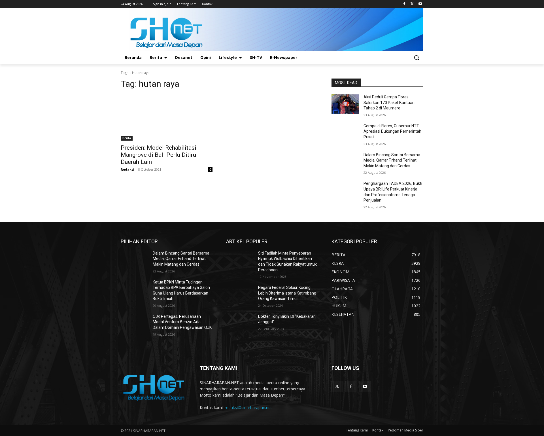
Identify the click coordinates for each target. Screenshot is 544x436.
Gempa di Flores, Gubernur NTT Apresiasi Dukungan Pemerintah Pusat (392, 131)
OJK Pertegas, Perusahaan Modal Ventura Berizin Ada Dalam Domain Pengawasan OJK (182, 322)
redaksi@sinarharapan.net (248, 407)
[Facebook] (404, 4)
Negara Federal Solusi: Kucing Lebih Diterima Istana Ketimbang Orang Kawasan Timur (287, 293)
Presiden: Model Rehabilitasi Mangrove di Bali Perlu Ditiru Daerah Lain (158, 154)
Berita (126, 138)
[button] (416, 57)
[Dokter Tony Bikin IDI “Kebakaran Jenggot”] (240, 323)
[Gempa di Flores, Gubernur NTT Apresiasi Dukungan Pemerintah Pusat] (345, 133)
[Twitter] (412, 4)
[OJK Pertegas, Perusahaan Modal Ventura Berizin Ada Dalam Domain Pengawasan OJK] (134, 323)
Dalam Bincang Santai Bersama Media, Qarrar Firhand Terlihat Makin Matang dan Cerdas (392, 160)
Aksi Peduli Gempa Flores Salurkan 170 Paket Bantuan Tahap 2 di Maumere (389, 102)
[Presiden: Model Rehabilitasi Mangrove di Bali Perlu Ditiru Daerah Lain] (166, 118)
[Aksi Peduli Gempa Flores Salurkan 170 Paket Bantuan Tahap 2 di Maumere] (345, 104)
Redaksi (127, 169)
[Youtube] (420, 4)
